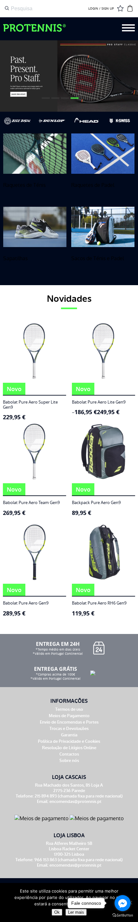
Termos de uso (69, 709)
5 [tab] (83, 100)
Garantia (69, 735)
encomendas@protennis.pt (75, 801)
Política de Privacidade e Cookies (69, 741)
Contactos (69, 754)
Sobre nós (69, 760)
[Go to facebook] (123, 903)
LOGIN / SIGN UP (101, 8)
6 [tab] (93, 100)
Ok (57, 912)
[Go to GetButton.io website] (122, 915)
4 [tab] (74, 100)
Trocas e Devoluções (69, 728)
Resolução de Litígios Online (69, 747)
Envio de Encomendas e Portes (69, 722)
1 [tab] (45, 100)
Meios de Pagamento (69, 715)
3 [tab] (64, 100)
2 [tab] (54, 100)
